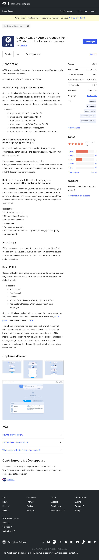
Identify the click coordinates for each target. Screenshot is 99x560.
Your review (73, 172)
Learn (53, 497)
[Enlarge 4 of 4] (60, 384)
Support (93, 54)
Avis (18, 54)
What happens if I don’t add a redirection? (21, 450)
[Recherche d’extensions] (28, 26)
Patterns (30, 510)
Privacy (5, 510)
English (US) (92, 95)
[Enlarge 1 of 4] (18, 363)
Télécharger (90, 42)
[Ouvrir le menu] (95, 3)
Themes (30, 502)
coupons (92, 101)
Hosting (5, 506)
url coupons (91, 106)
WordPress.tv (58, 510)
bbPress (7, 527)
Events (78, 502)
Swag (78, 510)
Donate (79, 506)
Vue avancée (74, 128)
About (5, 497)
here (31, 320)
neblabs (23, 45)
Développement (33, 54)
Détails (8, 54)
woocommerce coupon (88, 116)
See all (94, 172)
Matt (5, 522)
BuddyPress (9, 531)
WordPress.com (10, 518)
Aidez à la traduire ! (77, 18)
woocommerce (90, 111)
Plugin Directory (8, 11)
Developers (56, 506)
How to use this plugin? (12, 435)
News (4, 502)
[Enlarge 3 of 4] (60, 363)
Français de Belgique (17, 542)
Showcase (31, 497)
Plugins (30, 506)
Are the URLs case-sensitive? (15, 442)
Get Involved (80, 497)
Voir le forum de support (79, 196)
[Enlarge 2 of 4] (39, 363)
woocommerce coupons (88, 121)
